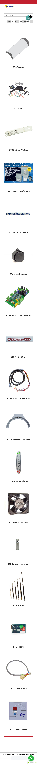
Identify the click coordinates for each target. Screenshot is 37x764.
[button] (3, 2)
